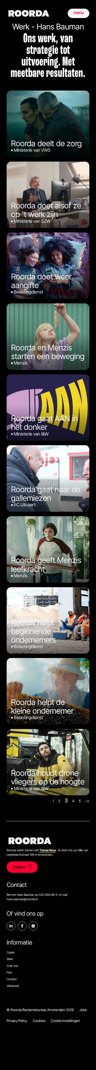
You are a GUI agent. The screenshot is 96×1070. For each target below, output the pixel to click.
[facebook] (22, 926)
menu (79, 12)
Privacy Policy (17, 1021)
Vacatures (13, 986)
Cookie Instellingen (65, 1021)
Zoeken (19, 866)
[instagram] (33, 926)
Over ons (12, 966)
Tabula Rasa (47, 850)
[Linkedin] (11, 926)
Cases (11, 952)
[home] (29, 13)
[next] (87, 801)
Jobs (83, 1010)
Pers (9, 972)
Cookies (39, 1021)
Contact (12, 979)
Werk (10, 959)
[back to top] (85, 1059)
